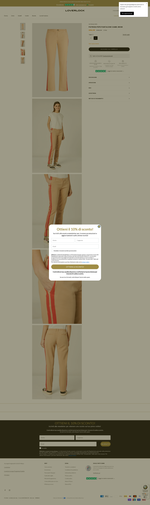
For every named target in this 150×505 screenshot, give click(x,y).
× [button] (146, 4)
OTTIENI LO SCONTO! (75, 267)
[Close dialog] (99, 226)
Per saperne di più (127, 13)
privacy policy (85, 262)
